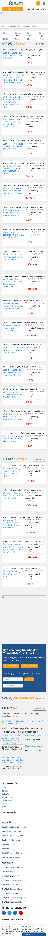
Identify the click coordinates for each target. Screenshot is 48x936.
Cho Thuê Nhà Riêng (9, 872)
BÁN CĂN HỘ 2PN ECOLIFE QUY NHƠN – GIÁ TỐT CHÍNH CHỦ (24, 229)
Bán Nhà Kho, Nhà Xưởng (11, 857)
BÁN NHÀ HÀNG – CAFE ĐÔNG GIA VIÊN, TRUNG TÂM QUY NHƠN (25, 141)
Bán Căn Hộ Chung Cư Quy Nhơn (14, 827)
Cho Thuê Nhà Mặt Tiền (11, 876)
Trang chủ (5, 788)
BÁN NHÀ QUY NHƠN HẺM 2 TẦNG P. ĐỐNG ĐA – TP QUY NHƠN (24, 251)
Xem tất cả (39, 44)
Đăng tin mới (13, 9)
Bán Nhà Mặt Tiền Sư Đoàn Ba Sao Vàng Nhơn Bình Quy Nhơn (23, 50)
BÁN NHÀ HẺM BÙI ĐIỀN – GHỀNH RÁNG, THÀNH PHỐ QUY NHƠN (25, 345)
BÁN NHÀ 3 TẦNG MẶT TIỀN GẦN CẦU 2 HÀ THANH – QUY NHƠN (25, 207)
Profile (4, 807)
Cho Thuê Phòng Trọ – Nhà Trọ (13, 880)
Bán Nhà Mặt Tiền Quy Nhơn (13, 836)
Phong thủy (34, 714)
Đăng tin (5, 791)
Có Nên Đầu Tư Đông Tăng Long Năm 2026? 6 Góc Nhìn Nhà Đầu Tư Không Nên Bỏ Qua (12, 750)
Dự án (15, 716)
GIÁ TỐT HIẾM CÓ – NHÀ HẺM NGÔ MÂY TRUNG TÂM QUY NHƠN (25, 433)
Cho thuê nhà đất (29, 666)
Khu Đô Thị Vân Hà (33, 750)
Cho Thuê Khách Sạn (10, 885)
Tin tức (4, 803)
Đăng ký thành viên (35, 9)
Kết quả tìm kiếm (8, 797)
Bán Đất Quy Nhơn (9, 844)
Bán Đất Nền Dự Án (9, 849)
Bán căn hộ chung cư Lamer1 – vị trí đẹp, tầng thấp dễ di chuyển (24, 323)
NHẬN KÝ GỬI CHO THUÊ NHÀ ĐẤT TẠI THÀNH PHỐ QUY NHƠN (24, 490)
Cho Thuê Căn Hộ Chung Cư (12, 867)
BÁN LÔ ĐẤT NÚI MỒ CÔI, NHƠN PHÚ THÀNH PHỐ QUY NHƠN (24, 389)
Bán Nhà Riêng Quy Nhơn (11, 831)
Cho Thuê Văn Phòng (10, 893)
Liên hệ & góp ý (8, 800)
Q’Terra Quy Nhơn (32, 740)
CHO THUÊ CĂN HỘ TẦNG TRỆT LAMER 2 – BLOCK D (21, 568)
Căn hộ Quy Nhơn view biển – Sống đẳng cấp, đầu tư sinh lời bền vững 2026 (12, 769)
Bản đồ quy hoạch (20, 714)
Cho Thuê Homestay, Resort (12, 889)
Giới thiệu (5, 794)
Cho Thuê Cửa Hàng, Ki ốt (12, 902)
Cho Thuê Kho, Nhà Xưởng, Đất (14, 898)
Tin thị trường (6, 714)
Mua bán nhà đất (11, 666)
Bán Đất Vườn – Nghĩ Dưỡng (12, 853)
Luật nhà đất (6, 716)
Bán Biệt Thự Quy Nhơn (11, 840)
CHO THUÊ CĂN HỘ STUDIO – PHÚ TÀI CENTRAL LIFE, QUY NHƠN (25, 465)
